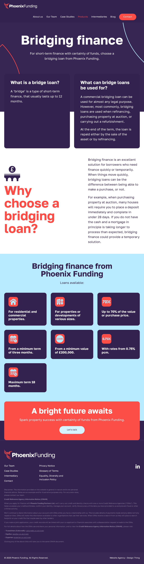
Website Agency (117, 558)
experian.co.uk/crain (22, 537)
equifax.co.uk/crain (21, 534)
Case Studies (11, 471)
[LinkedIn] (138, 466)
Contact (8, 481)
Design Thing (133, 558)
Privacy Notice (47, 466)
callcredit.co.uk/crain (35, 531)
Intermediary (11, 476)
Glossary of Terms (48, 471)
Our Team (9, 466)
